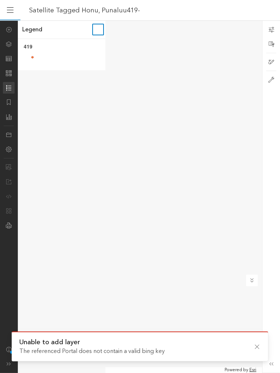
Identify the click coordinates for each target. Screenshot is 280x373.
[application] (140, 196)
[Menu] (10, 10)
